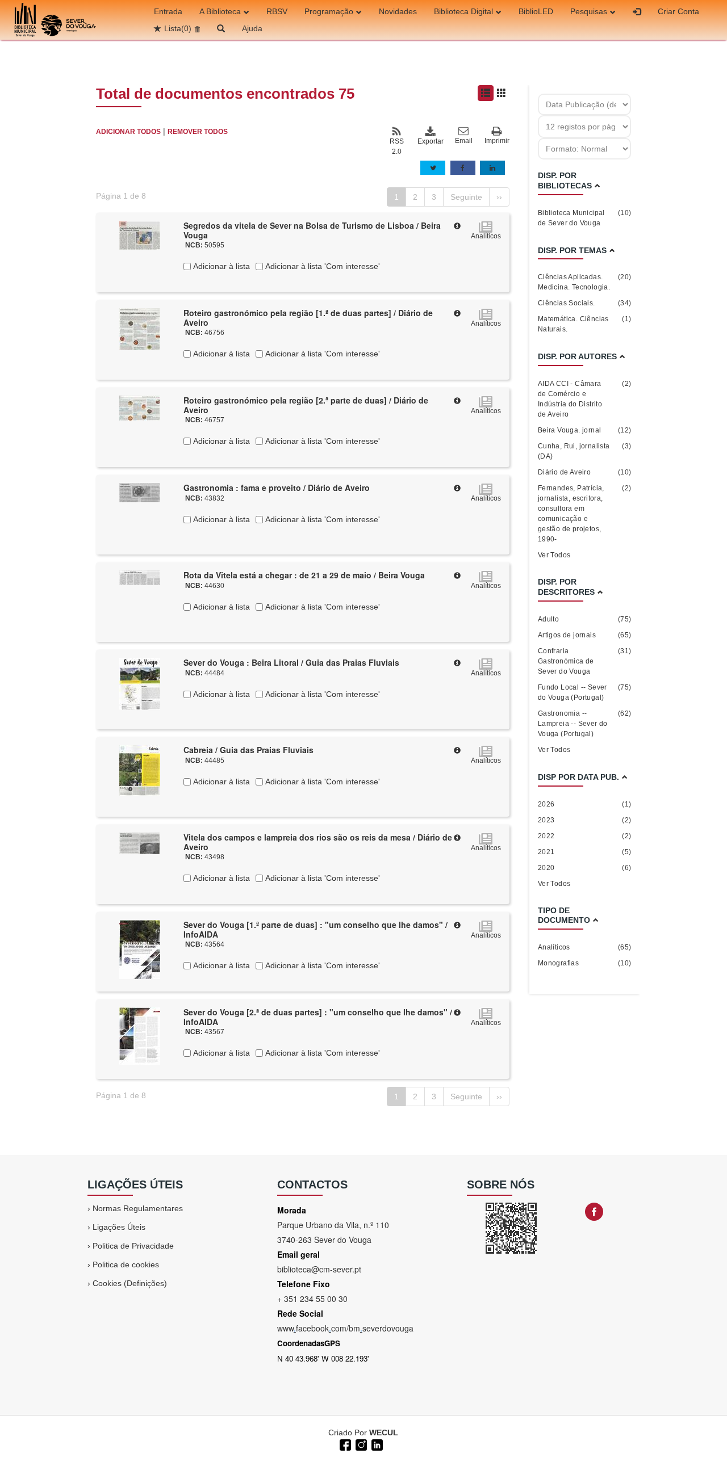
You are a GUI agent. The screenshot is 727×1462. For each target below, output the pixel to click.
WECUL (383, 1432)
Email (464, 141)
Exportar (429, 141)
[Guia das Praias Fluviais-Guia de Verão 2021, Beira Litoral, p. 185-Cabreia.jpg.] (139, 769)
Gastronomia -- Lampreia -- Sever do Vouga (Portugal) (585, 723)
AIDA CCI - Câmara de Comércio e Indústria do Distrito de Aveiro (585, 399)
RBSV (276, 11)
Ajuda (252, 28)
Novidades (398, 11)
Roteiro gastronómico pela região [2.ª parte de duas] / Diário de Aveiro (305, 404)
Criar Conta (678, 11)
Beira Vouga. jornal (585, 430)
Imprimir (496, 141)
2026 (585, 804)
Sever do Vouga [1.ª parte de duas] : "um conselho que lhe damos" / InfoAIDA (315, 929)
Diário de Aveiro (585, 472)
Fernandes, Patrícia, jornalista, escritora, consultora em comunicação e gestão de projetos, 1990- (585, 513)
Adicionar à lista (220, 266)
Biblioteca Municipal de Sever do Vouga (585, 218)
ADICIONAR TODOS (128, 132)
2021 (585, 852)
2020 (585, 868)
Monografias (585, 963)
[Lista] (486, 93)
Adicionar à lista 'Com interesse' (321, 266)
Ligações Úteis (119, 1227)
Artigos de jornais (585, 635)
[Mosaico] (501, 93)
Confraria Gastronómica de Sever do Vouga (585, 661)
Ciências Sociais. (585, 303)
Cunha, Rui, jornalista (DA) (585, 451)
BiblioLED (536, 11)
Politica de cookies (126, 1264)
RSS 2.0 (397, 146)
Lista (177, 28)
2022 (585, 836)
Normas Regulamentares (138, 1208)
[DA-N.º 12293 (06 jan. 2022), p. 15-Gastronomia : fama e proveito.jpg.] (139, 492)
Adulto (585, 619)
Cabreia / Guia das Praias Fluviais (248, 749)
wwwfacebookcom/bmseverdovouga (345, 1328)
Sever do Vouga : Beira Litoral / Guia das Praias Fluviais (291, 662)
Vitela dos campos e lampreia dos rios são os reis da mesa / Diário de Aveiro (317, 841)
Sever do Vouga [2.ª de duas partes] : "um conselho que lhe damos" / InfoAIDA (317, 1016)
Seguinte (466, 196)
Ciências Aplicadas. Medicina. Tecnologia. (585, 282)
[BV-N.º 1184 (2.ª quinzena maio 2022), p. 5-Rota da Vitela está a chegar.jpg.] (139, 577)
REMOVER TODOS (198, 132)
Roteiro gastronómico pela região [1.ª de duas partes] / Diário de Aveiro (308, 317)
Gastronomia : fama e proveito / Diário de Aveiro (276, 487)
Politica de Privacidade (133, 1245)
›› (499, 196)
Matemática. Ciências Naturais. (585, 324)
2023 (585, 820)
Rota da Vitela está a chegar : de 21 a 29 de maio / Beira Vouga (304, 575)
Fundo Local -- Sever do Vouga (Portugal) (585, 692)
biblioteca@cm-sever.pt (319, 1269)
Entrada (168, 11)
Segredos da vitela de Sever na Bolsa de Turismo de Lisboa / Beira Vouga (312, 230)
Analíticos (585, 947)
